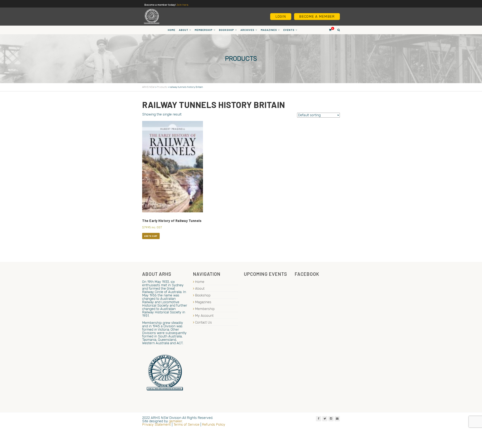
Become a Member (317, 16)
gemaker (175, 421)
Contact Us (203, 322)
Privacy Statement (156, 424)
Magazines (269, 29)
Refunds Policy (213, 424)
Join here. (182, 4)
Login (280, 16)
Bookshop (226, 29)
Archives (247, 29)
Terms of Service (186, 424)
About (183, 29)
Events (288, 29)
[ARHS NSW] (151, 16)
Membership (204, 29)
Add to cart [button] (151, 236)
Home (171, 29)
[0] (328, 30)
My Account (204, 315)
